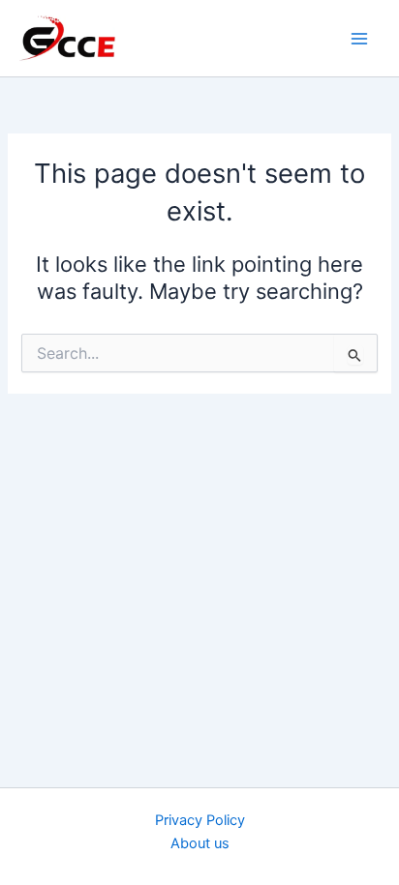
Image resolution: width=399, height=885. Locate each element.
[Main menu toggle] (359, 38)
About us (200, 843)
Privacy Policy (200, 820)
